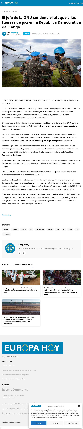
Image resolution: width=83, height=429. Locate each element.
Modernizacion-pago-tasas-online (13, 379)
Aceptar (38, 423)
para (10, 413)
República (7, 234)
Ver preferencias (72, 423)
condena (14, 229)
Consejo (21, 404)
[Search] (1, 3)
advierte (4, 404)
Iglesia (4, 409)
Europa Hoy (14, 33)
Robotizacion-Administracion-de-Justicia (15, 375)
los (25, 408)
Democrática (40, 229)
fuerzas (50, 229)
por (21, 413)
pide (18, 413)
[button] (79, 406)
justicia (12, 408)
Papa (4, 413)
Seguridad (27, 414)
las (63, 229)
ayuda (9, 404)
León (21, 409)
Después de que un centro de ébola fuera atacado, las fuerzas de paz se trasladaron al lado (20, 290)
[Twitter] (19, 253)
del (31, 229)
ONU (70, 229)
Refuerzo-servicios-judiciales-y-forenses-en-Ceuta (19, 371)
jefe (57, 229)
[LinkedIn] (24, 253)
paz (77, 229)
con (17, 403)
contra (26, 404)
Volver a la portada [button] (9, 11)
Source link (6, 215)
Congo (24, 229)
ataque (6, 229)
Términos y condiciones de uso (11, 422)
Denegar (55, 423)
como (13, 404)
